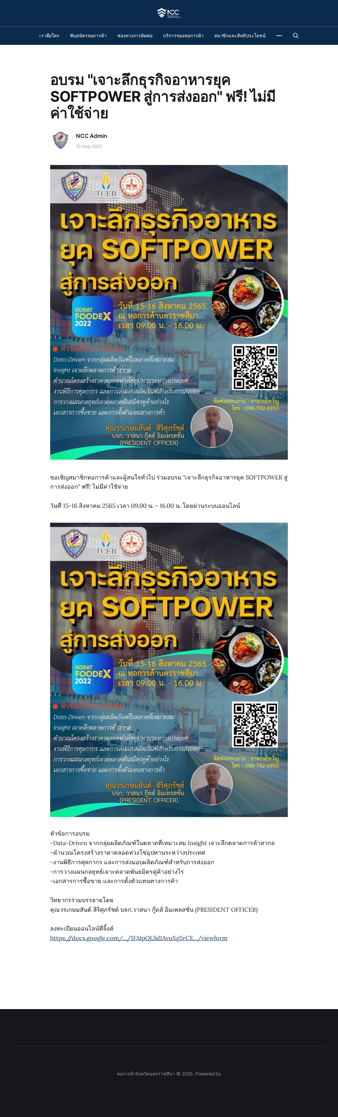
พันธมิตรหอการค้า (88, 35)
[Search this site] (296, 36)
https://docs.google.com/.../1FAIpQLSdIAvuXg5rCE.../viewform (138, 938)
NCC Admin (91, 136)
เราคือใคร (49, 35)
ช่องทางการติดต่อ (134, 35)
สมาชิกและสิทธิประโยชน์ (240, 35)
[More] (279, 36)
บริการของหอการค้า (183, 35)
